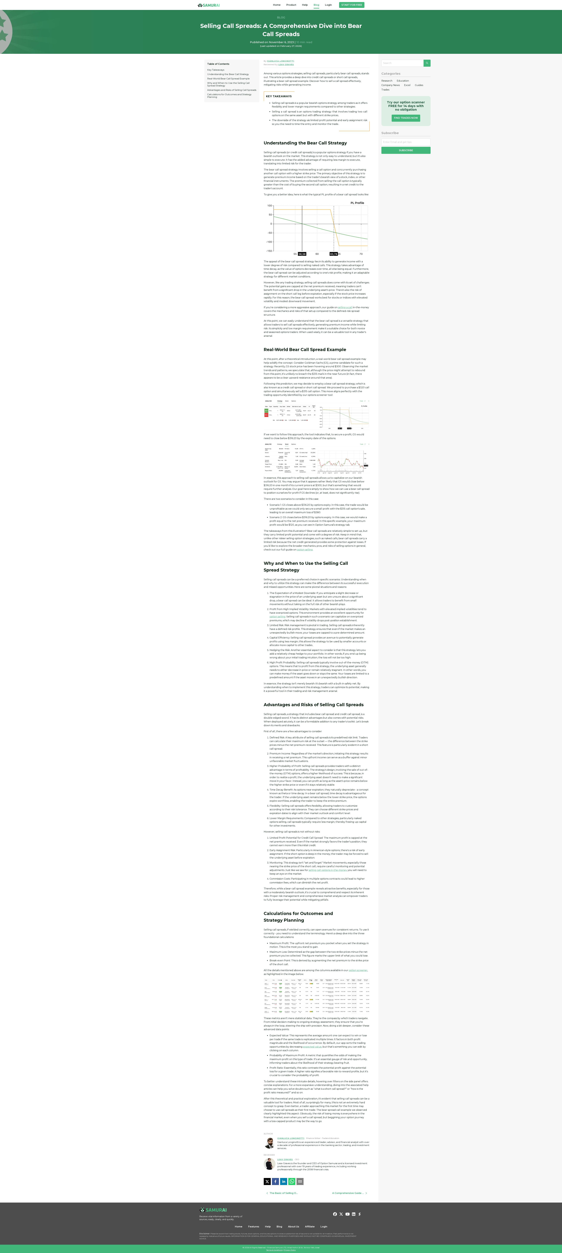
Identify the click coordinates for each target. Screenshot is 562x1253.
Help (305, 5)
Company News (390, 85)
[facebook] (275, 1181)
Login (328, 5)
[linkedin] (283, 1181)
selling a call (345, 307)
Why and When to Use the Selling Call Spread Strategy (228, 84)
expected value (312, 1046)
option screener (358, 970)
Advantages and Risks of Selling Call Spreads (231, 90)
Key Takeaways (215, 69)
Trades (385, 89)
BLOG (281, 17)
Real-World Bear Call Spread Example (228, 78)
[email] (300, 1181)
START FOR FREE (351, 5)
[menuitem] (276, 4)
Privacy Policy (290, 1250)
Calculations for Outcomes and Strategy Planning (229, 95)
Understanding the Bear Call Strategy (228, 74)
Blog (316, 5)
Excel (407, 85)
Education (403, 80)
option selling (305, 549)
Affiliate (310, 1226)
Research (386, 80)
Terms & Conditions (274, 1250)
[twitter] (267, 1181)
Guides (419, 85)
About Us (293, 1226)
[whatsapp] (291, 1181)
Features (253, 1226)
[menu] (302, 4)
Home (277, 5)
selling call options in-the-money (328, 870)
